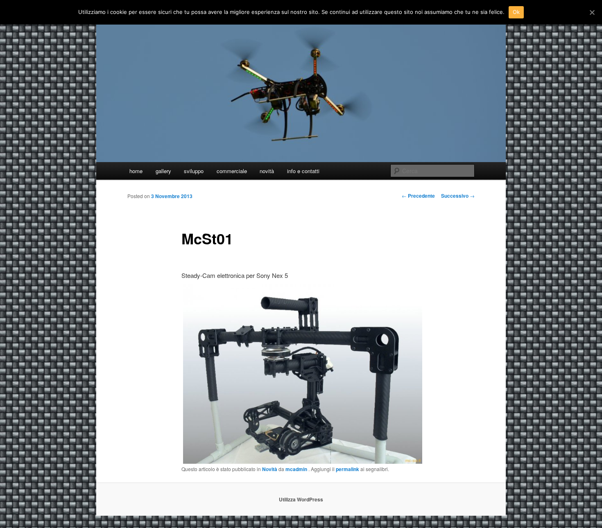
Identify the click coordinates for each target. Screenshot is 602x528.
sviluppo (194, 171)
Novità (269, 469)
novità (267, 171)
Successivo (458, 195)
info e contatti (303, 171)
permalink (347, 469)
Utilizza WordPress (301, 499)
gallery (163, 171)
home (136, 171)
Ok (516, 12)
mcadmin (296, 469)
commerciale (232, 171)
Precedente (418, 195)
